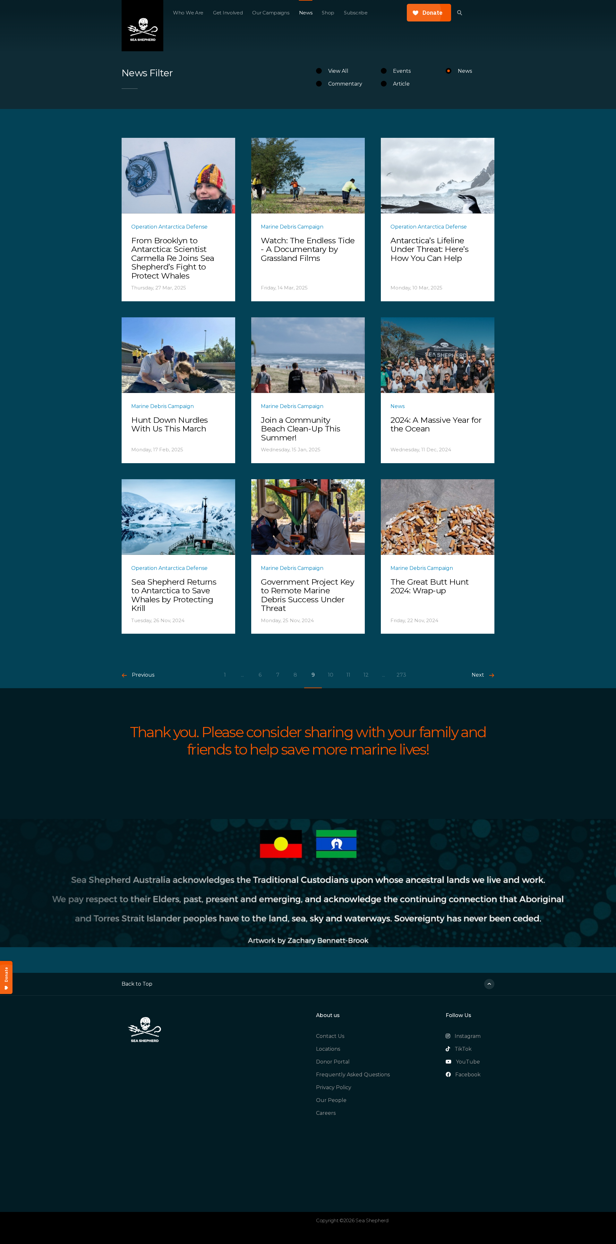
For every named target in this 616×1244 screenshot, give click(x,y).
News (305, 13)
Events (402, 71)
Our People (331, 1100)
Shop (328, 13)
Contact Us (330, 1036)
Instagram (468, 1036)
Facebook (468, 1075)
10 (330, 675)
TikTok (463, 1049)
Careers (326, 1113)
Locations (328, 1049)
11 (348, 675)
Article (401, 84)
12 (366, 675)
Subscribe (355, 13)
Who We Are (188, 13)
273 (401, 675)
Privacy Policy (333, 1087)
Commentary (345, 84)
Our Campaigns (270, 13)
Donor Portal (333, 1062)
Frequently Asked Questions (353, 1075)
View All (338, 71)
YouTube (468, 1062)
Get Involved (228, 13)
